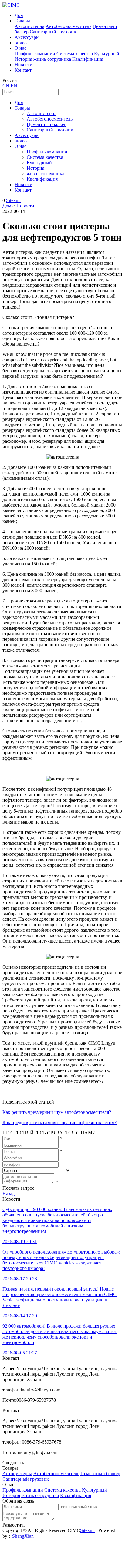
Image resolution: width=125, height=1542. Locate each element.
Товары (22, 20)
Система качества (74, 53)
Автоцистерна (29, 26)
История (23, 59)
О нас (20, 48)
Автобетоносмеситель (68, 26)
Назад (8, 1193)
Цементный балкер (46, 124)
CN (5, 85)
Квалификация (87, 59)
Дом (19, 15)
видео (21, 42)
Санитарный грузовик (53, 31)
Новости (23, 64)
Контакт (23, 70)
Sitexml (13, 200)
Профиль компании (35, 53)
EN (14, 85)
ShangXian (23, 1536)
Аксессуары (27, 37)
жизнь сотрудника (52, 59)
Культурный (106, 53)
